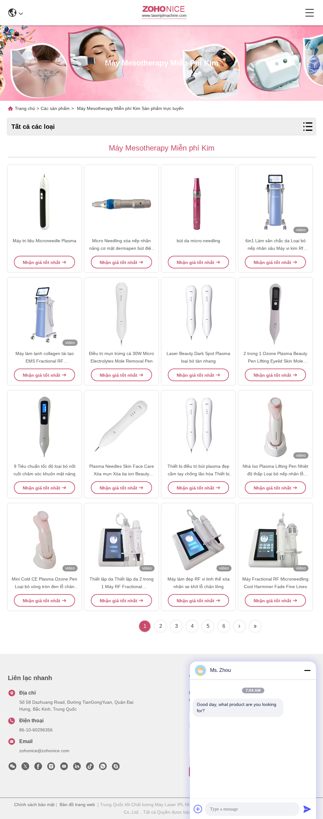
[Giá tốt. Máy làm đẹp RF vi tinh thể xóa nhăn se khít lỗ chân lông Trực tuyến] (198, 540)
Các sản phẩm (55, 108)
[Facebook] (38, 767)
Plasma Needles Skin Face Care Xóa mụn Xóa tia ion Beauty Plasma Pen (121, 474)
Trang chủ (25, 108)
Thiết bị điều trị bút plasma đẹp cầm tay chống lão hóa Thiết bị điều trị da (198, 474)
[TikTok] (89, 767)
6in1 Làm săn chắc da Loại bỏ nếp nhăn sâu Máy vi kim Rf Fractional (275, 248)
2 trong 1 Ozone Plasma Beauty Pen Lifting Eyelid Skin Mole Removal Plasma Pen (275, 361)
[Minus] (307, 670)
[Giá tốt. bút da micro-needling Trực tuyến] (198, 201)
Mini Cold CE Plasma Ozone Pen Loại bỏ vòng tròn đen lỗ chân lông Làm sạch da (44, 586)
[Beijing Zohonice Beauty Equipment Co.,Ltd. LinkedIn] (77, 767)
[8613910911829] (102, 767)
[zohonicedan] (115, 767)
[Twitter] (25, 767)
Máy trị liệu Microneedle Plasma (44, 240)
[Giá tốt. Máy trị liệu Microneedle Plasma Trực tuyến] (44, 201)
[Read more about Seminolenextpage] (239, 626)
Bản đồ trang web (77, 804)
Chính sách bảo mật (34, 804)
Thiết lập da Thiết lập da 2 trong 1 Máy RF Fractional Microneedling (122, 586)
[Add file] (198, 809)
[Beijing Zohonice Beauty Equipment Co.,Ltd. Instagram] (51, 767)
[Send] (307, 809)
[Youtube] (64, 767)
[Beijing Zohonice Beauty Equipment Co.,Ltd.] (164, 12)
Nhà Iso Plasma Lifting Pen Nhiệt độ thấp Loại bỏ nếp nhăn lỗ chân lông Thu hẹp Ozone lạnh (275, 474)
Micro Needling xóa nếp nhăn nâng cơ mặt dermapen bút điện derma (121, 248)
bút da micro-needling (198, 240)
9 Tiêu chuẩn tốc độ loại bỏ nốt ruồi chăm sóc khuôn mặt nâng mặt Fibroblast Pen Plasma (44, 474)
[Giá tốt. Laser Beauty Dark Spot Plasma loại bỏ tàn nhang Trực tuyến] (198, 314)
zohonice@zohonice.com (44, 750)
